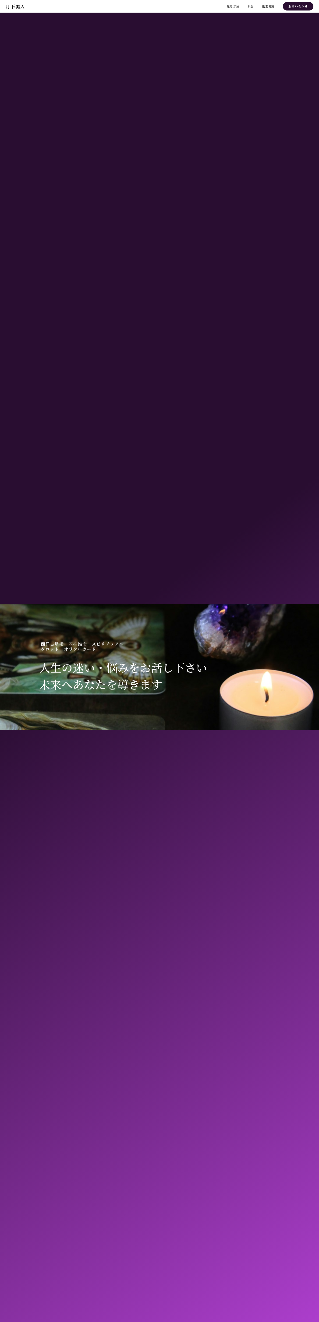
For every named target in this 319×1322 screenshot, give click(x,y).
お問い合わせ (298, 6)
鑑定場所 (268, 6)
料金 (251, 6)
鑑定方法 (233, 6)
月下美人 (15, 6)
